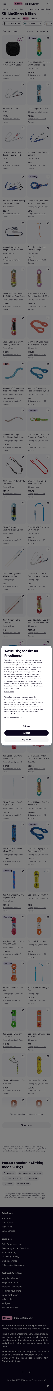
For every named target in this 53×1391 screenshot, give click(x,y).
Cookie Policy (9, 692)
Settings (26, 726)
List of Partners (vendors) (13, 717)
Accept (26, 733)
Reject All (26, 739)
